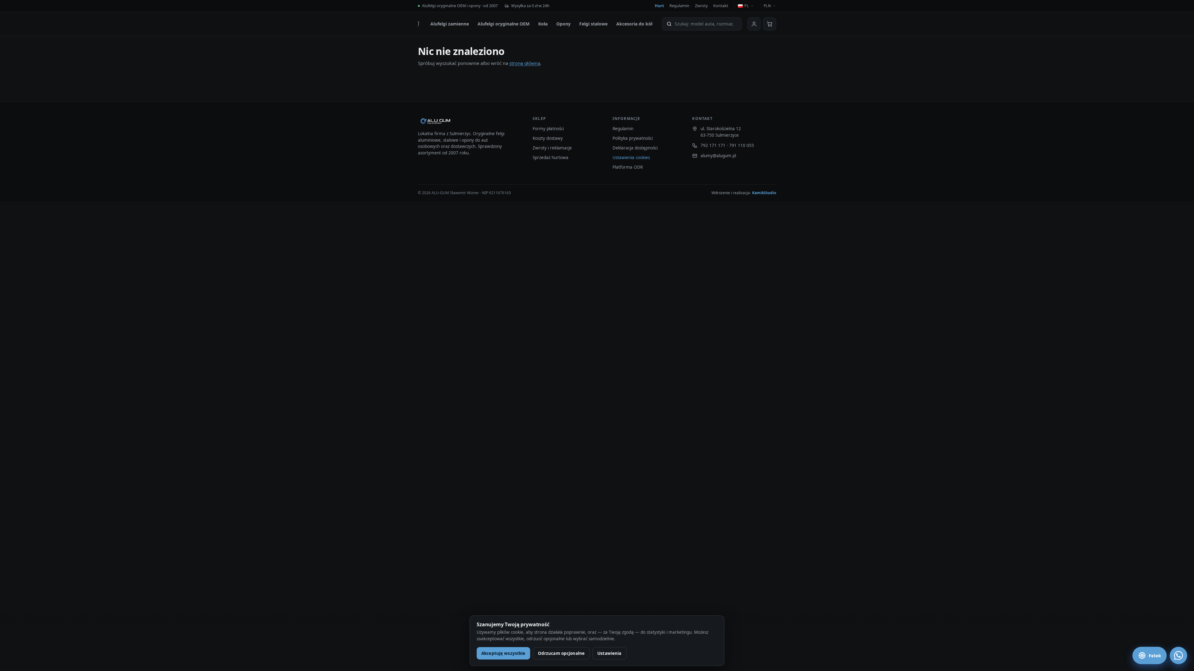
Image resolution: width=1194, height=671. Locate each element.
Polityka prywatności (633, 138)
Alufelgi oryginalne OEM (504, 24)
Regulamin (679, 5)
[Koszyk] (769, 23)
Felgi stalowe (593, 24)
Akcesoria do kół (634, 24)
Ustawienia (609, 653)
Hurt (659, 5)
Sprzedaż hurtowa (550, 157)
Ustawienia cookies (631, 157)
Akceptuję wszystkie (503, 653)
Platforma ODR (628, 167)
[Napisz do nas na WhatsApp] (1178, 655)
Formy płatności (548, 128)
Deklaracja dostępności (635, 148)
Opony (563, 24)
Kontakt (720, 5)
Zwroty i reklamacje (552, 148)
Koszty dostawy (548, 138)
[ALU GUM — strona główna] (418, 24)
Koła (543, 24)
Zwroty (701, 5)
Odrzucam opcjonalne (561, 653)
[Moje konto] (754, 23)
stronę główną (524, 63)
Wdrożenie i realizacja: (743, 192)
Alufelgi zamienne (449, 24)
